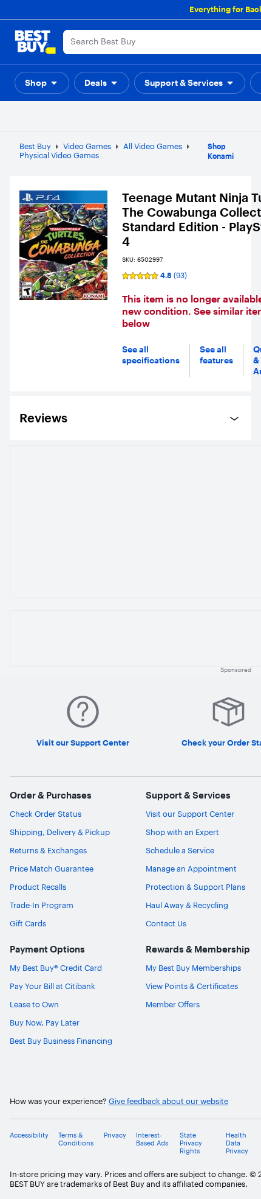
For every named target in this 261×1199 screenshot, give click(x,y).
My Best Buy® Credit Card (56, 968)
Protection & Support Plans (195, 887)
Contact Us (166, 923)
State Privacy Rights (191, 1143)
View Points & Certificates (192, 986)
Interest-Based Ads (152, 1139)
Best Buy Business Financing (61, 1041)
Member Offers (173, 1004)
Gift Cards (28, 923)
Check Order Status (45, 814)
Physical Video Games (59, 155)
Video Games (87, 146)
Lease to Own (34, 1004)
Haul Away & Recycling (187, 905)
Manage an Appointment (191, 868)
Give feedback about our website (168, 1101)
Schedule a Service (180, 850)
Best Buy (35, 146)
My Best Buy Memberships (193, 968)
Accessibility (29, 1135)
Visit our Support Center (190, 814)
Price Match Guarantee (51, 868)
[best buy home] (35, 42)
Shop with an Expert (182, 832)
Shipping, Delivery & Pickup (60, 832)
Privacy (115, 1135)
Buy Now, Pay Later (45, 1022)
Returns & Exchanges (48, 850)
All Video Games (152, 146)
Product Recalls (38, 887)
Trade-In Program (41, 905)
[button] (42, 83)
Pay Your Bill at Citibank (52, 986)
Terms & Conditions (75, 1139)
